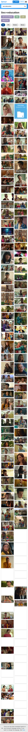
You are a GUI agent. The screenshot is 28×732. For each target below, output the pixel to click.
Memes (22, 24)
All (3, 24)
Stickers (15, 24)
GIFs (8, 24)
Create (16, 1)
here (24, 730)
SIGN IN (22, 1)
